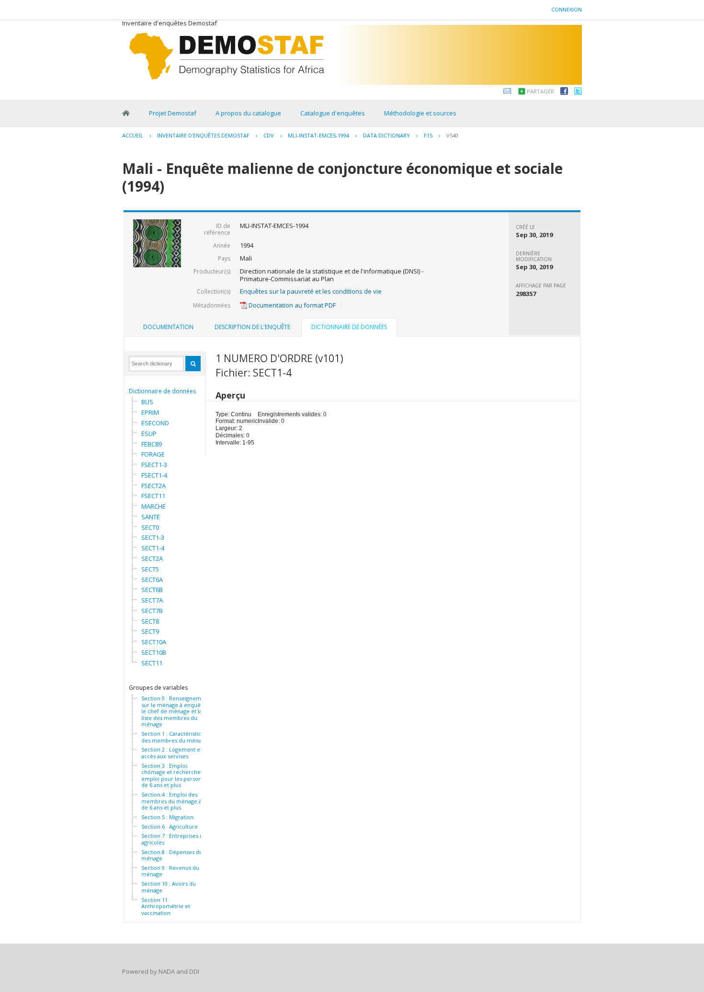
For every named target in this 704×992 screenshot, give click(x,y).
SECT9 (150, 631)
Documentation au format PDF (291, 305)
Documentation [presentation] (168, 327)
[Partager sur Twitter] (578, 92)
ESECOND (155, 423)
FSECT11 (153, 496)
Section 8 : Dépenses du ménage (172, 855)
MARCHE (153, 506)
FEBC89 (151, 444)
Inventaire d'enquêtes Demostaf (203, 135)
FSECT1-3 (154, 464)
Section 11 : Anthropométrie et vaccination (165, 906)
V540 (452, 135)
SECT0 (150, 527)
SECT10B (153, 652)
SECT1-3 (152, 537)
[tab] (168, 327)
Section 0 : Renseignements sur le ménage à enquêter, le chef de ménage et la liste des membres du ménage (176, 711)
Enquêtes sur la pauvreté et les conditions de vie (311, 291)
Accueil (132, 135)
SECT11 (151, 663)
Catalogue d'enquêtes (332, 113)
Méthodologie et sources (420, 113)
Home (126, 113)
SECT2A (152, 558)
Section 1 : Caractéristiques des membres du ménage (176, 736)
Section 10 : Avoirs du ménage (168, 886)
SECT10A (153, 642)
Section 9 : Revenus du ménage (170, 871)
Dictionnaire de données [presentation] (349, 327)
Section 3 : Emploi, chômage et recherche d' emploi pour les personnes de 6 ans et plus (176, 775)
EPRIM (150, 412)
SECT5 (150, 569)
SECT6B (152, 589)
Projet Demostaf (172, 113)
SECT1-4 (152, 548)
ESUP (149, 433)
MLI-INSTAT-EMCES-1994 (318, 135)
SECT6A (152, 579)
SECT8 (150, 621)
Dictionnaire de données (162, 391)
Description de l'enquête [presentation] (252, 327)
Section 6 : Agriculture (169, 826)
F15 (428, 135)
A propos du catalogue (248, 113)
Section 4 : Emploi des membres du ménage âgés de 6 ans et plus (175, 801)
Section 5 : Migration (167, 817)
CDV (268, 135)
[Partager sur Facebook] (564, 92)
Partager (540, 91)
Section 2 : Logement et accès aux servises (171, 752)
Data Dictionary (386, 135)
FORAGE (153, 454)
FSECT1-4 (154, 475)
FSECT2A (153, 486)
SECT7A (152, 600)
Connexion (566, 9)
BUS (147, 402)
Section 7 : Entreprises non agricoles (175, 838)
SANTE (150, 517)
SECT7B (152, 611)
